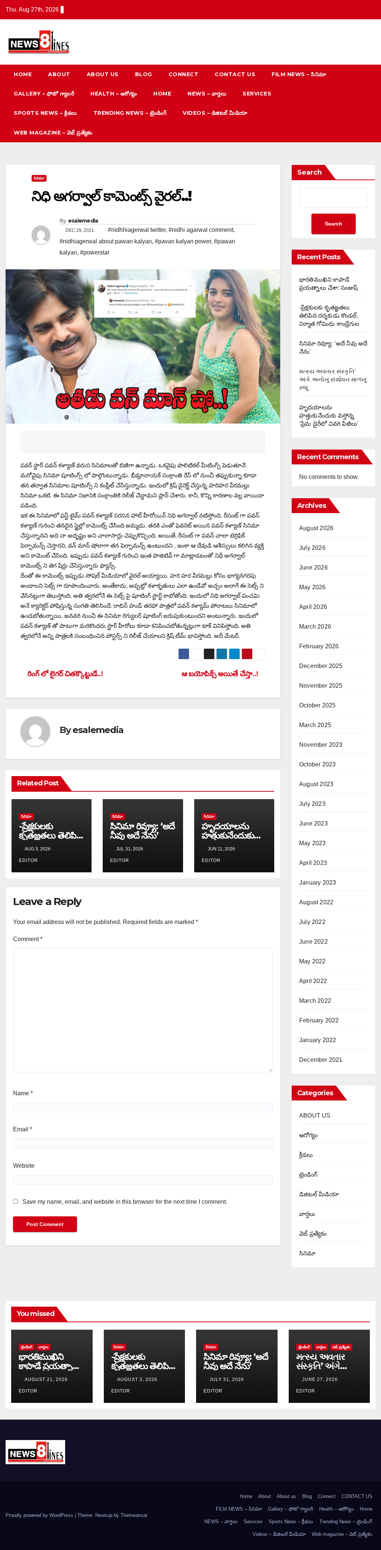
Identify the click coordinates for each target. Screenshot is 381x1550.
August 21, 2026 (47, 1379)
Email (22, 1129)
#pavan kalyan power (183, 241)
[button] (356, 103)
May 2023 (312, 843)
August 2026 (316, 528)
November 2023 (321, 745)
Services (257, 93)
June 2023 (313, 823)
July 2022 (312, 922)
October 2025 (317, 705)
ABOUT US (315, 1115)
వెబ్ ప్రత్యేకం (313, 1233)
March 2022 (315, 1001)
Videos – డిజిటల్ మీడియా (215, 113)
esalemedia (83, 220)
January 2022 (317, 1040)
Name (23, 1093)
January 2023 (317, 882)
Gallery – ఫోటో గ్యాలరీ (44, 93)
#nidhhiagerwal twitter (137, 230)
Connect (184, 74)
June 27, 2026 (320, 1379)
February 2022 (319, 1020)
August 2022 (316, 902)
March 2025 (315, 725)
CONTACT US (235, 74)
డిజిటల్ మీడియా (319, 1194)
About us (103, 74)
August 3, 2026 (138, 1379)
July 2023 (312, 804)
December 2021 (321, 1060)
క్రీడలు (306, 1155)
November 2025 (321, 685)
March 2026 (315, 626)
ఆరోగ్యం (308, 1135)
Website (24, 1165)
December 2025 (321, 666)
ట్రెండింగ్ (308, 1174)
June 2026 (313, 567)
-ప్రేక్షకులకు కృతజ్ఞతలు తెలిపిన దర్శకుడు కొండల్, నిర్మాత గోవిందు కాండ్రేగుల (329, 315)
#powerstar (94, 252)
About (59, 74)
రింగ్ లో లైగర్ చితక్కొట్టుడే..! (64, 674)
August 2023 (316, 784)
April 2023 (313, 863)
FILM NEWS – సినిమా (299, 74)
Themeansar (134, 1515)
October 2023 (317, 764)
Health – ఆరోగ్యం (113, 93)
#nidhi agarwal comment (201, 230)
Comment (27, 939)
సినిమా (39, 178)
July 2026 (312, 548)
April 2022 (313, 981)
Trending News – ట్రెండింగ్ (130, 113)
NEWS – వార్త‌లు (207, 93)
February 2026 (319, 646)
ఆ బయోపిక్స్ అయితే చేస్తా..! (221, 674)
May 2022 (312, 961)
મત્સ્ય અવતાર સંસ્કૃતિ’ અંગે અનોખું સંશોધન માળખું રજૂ (332, 379)
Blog (143, 74)
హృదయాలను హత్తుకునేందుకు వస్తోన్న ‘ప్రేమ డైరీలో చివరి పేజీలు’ (329, 415)
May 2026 (312, 587)
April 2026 (313, 607)
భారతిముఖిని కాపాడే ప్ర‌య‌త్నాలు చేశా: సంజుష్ (50, 1366)
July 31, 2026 (227, 1379)
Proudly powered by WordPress (40, 1515)
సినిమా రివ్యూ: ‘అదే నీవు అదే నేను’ (142, 831)
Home (23, 74)
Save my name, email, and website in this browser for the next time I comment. (124, 1202)
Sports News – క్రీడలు (45, 113)
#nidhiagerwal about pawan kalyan (106, 241)
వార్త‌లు (307, 1214)
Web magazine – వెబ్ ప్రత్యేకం (53, 132)
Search (309, 172)
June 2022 (313, 941)
